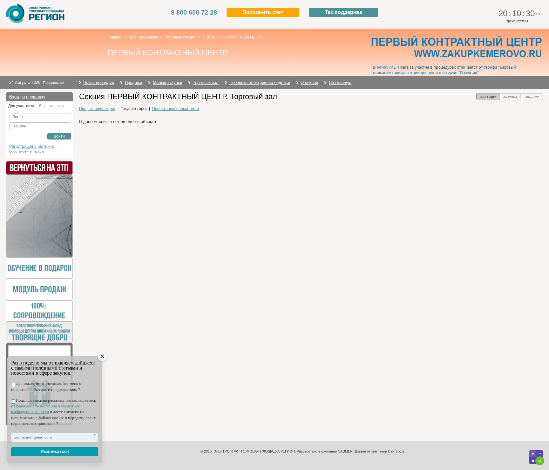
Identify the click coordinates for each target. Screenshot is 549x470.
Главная (115, 37)
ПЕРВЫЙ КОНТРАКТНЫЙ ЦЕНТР (233, 37)
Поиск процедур (98, 82)
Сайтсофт (396, 451)
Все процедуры (144, 37)
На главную (340, 82)
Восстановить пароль (26, 151)
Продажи (133, 82)
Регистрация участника (31, 146)
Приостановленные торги (175, 108)
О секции (309, 82)
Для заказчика (51, 106)
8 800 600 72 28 (194, 12)
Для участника (21, 106)
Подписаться (55, 451)
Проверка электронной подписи (259, 82)
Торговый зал (206, 82)
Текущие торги (134, 108)
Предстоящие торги (97, 108)
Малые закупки (167, 82)
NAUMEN (345, 451)
